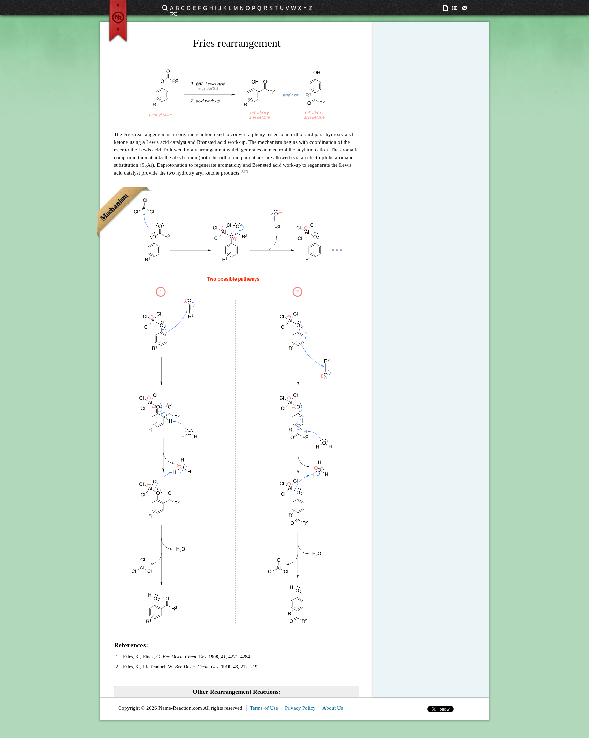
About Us (332, 708)
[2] (246, 171)
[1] (242, 171)
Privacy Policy (300, 708)
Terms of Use (264, 708)
